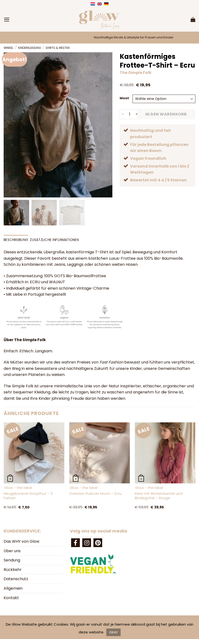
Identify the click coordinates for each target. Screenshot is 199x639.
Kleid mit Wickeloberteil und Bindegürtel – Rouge (158, 495)
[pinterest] (97, 542)
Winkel (8, 48)
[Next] (195, 471)
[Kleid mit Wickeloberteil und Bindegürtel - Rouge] (165, 452)
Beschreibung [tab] (16, 240)
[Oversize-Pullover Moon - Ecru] (99, 452)
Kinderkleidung (29, 48)
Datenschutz (16, 579)
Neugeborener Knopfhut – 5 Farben (28, 495)
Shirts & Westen (58, 48)
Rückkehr (13, 569)
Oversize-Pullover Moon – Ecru (95, 493)
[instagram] (86, 542)
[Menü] (7, 19)
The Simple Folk (135, 72)
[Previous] (4, 471)
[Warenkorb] (193, 19)
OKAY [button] (113, 632)
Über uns (12, 551)
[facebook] (75, 542)
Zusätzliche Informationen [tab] (54, 240)
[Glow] (99, 19)
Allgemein (13, 588)
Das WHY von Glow (21, 541)
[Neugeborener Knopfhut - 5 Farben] (34, 452)
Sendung (12, 560)
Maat (124, 98)
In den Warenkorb (166, 114)
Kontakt (11, 598)
